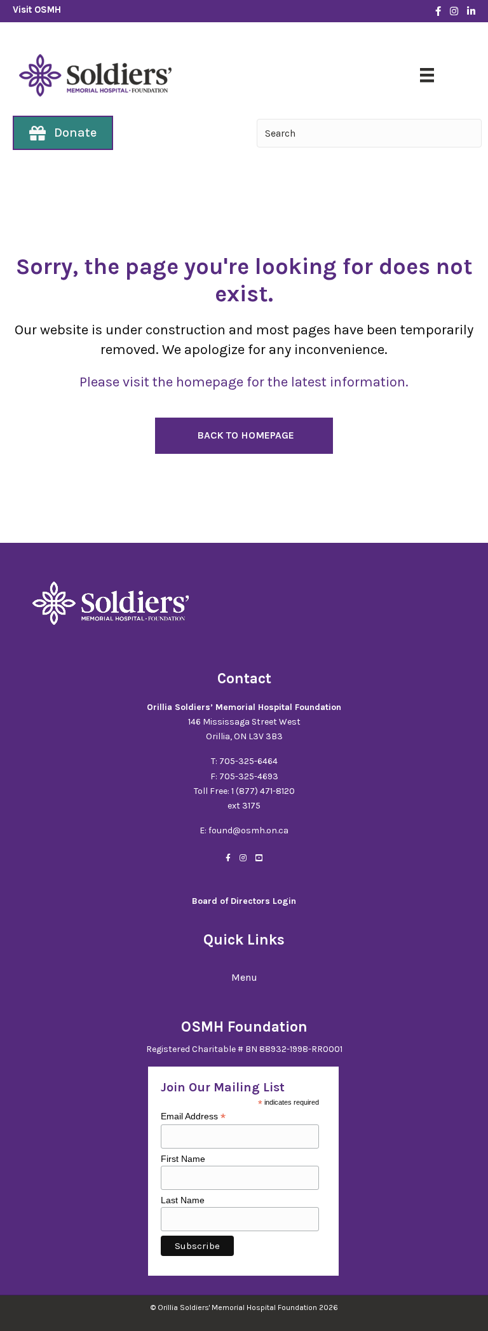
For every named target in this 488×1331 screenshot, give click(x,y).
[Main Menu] (427, 75)
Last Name (183, 1200)
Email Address (193, 1116)
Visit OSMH (37, 9)
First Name (183, 1159)
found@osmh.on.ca (248, 830)
